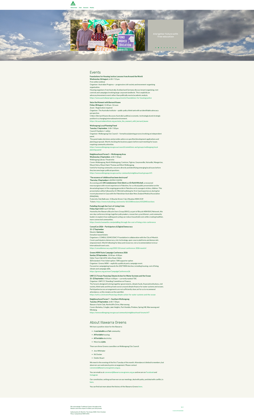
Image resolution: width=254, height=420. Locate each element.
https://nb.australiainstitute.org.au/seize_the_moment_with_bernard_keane (119, 121)
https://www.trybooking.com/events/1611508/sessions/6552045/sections (125, 202)
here (91, 382)
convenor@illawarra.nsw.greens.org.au (105, 368)
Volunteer (74, 7)
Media (92, 7)
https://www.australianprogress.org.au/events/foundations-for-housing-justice (121, 98)
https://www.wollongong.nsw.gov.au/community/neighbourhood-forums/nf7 (119, 312)
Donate (85, 7)
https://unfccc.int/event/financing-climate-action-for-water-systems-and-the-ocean (123, 295)
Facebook (150, 372)
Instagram (94, 375)
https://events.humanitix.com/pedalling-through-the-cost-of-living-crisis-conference (123, 222)
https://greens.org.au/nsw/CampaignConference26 (110, 271)
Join (80, 7)
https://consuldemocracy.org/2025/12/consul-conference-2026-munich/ (118, 248)
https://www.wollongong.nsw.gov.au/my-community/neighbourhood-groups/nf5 (121, 173)
